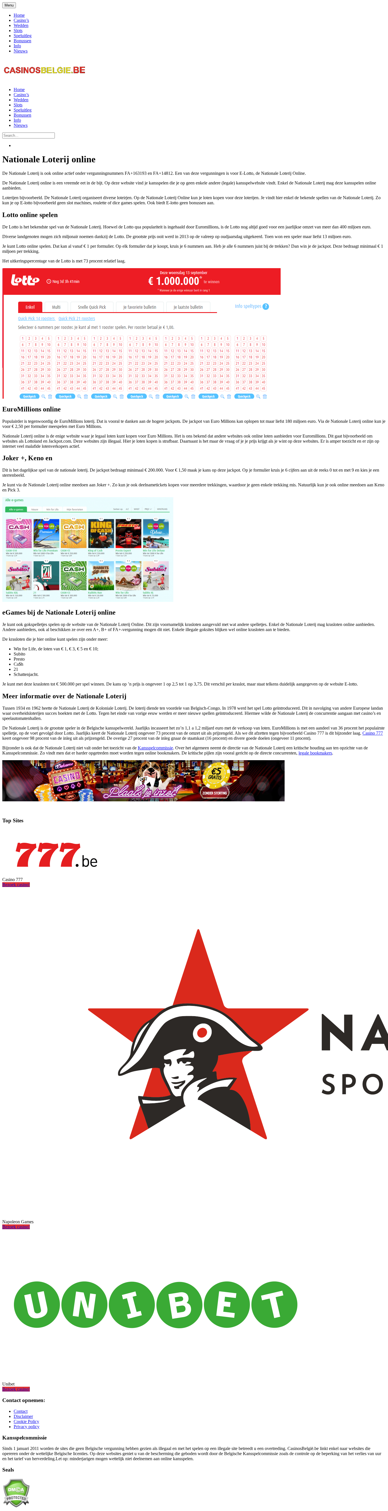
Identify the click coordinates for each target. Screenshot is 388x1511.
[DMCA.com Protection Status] (16, 1506)
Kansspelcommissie (155, 747)
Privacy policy (26, 1426)
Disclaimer (23, 1416)
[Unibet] (156, 1374)
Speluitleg (23, 35)
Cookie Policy (26, 1421)
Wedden (21, 25)
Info (17, 45)
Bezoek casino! (16, 884)
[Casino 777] (56, 869)
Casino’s (21, 20)
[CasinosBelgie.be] (44, 79)
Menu (9, 5)
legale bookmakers (315, 753)
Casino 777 (372, 733)
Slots (18, 30)
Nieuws (21, 51)
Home (19, 15)
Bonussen (22, 40)
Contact (21, 1411)
